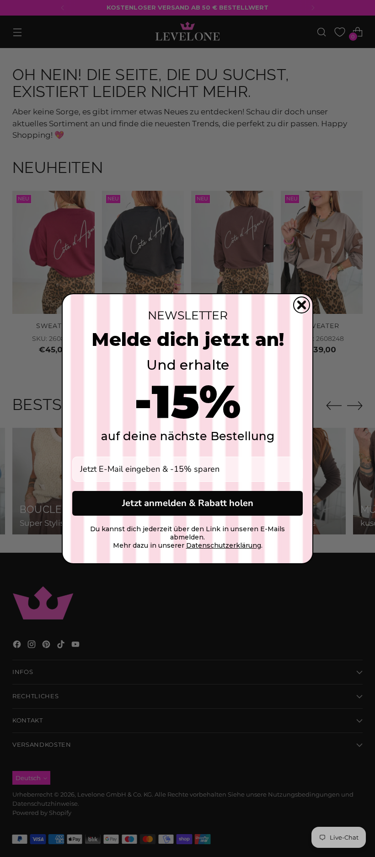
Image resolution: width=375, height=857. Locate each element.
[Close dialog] (302, 305)
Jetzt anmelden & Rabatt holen (187, 503)
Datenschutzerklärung (223, 545)
